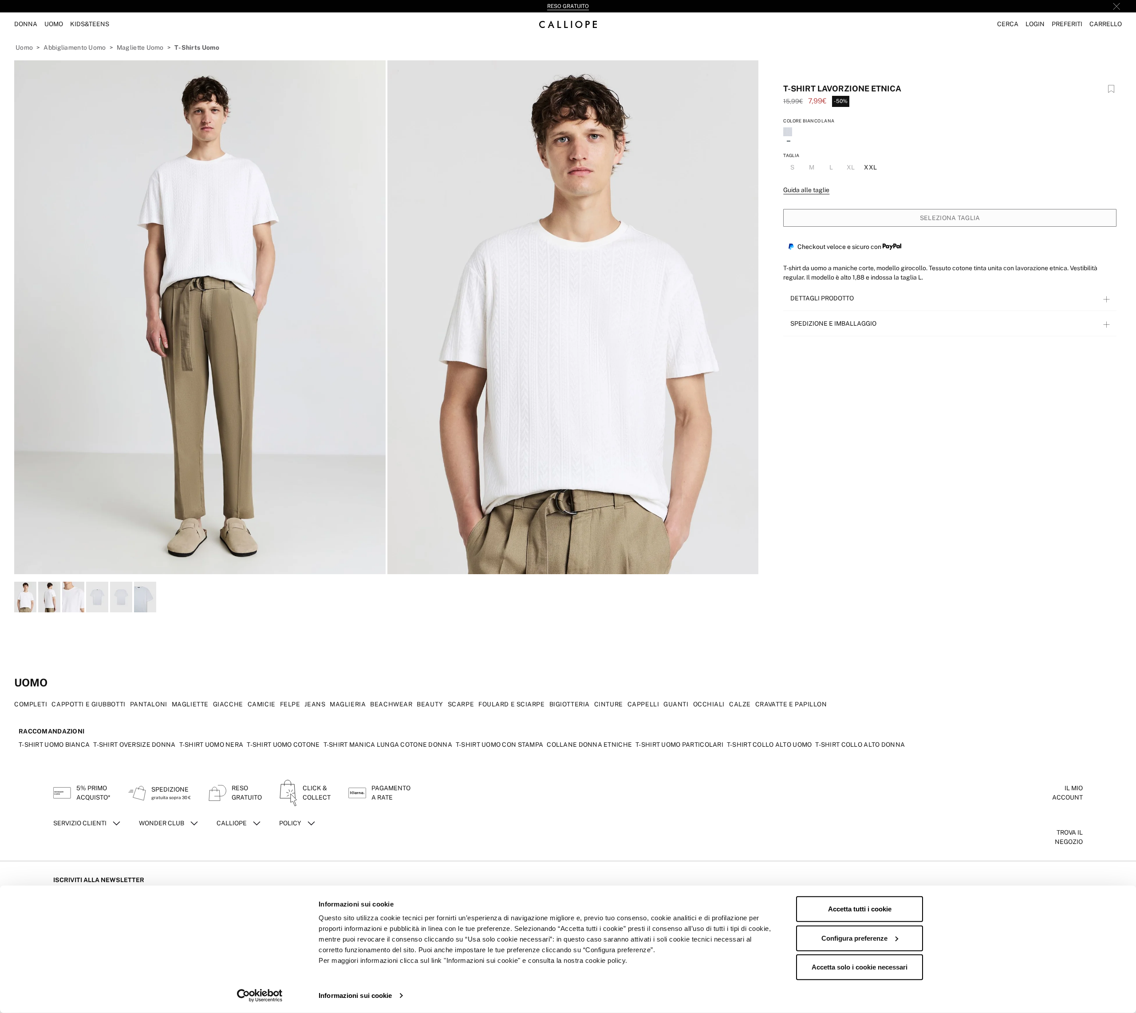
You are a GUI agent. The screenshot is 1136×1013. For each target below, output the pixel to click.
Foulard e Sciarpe (511, 704)
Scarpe (461, 704)
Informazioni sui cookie (355, 995)
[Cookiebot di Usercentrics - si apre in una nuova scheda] (260, 995)
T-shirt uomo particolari (679, 744)
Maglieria (348, 704)
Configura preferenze (854, 938)
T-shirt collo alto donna (860, 744)
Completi (30, 704)
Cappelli (643, 704)
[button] (1007, 24)
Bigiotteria (569, 704)
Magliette (190, 704)
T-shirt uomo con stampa (499, 744)
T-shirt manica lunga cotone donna (387, 744)
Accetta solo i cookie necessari (859, 967)
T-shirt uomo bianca (54, 744)
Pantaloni (148, 704)
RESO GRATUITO (568, 6)
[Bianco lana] (788, 132)
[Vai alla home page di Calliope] (568, 24)
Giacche (228, 704)
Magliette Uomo (140, 47)
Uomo (24, 47)
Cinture (608, 704)
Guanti (675, 704)
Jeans (314, 704)
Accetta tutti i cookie (859, 909)
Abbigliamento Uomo (74, 47)
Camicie (262, 704)
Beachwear (391, 704)
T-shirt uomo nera (211, 744)
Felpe (290, 704)
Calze (740, 704)
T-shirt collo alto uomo (769, 744)
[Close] (1116, 6)
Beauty (430, 704)
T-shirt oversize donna (134, 744)
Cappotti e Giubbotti (88, 704)
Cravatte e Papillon (791, 704)
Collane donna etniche (589, 744)
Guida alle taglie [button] (806, 189)
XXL (870, 167)
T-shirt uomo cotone (283, 744)
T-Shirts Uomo (197, 47)
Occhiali (709, 704)
